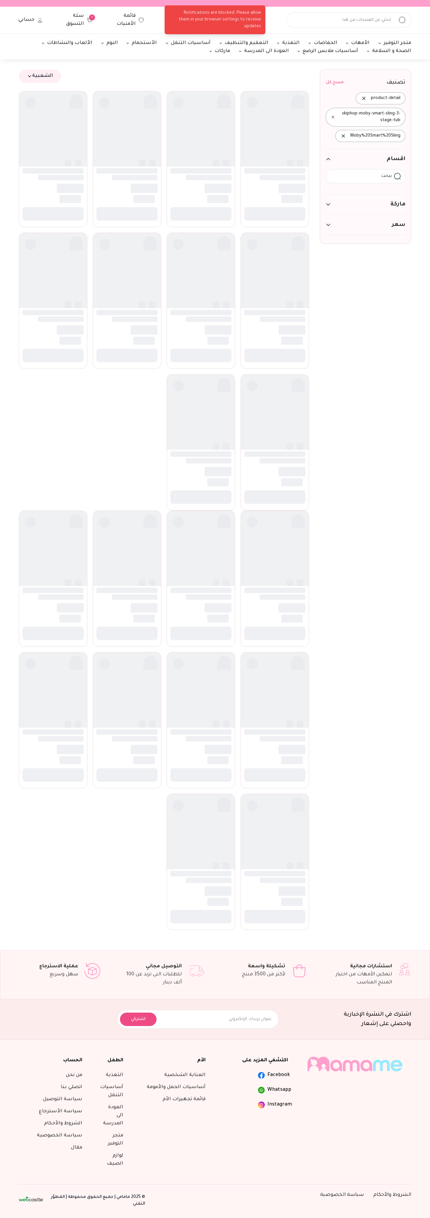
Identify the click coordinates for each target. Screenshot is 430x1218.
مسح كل (335, 82)
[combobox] (40, 76)
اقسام (396, 159)
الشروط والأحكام (392, 1195)
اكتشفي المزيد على (265, 1060)
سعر (398, 225)
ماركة (397, 204)
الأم (201, 1060)
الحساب (72, 1060)
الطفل (115, 1060)
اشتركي (138, 1019)
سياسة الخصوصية (342, 1195)
